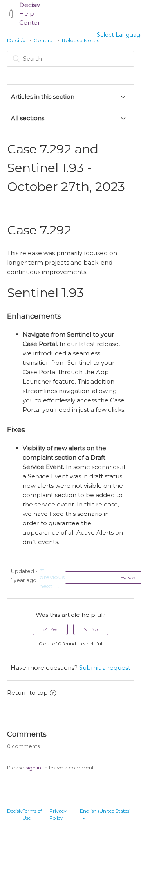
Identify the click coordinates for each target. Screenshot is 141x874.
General (44, 40)
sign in (33, 767)
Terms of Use (32, 814)
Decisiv (16, 40)
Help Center (29, 13)
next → (49, 586)
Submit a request (104, 667)
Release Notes (80, 40)
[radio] (50, 629)
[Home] (11, 13)
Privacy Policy (58, 814)
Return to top (27, 692)
